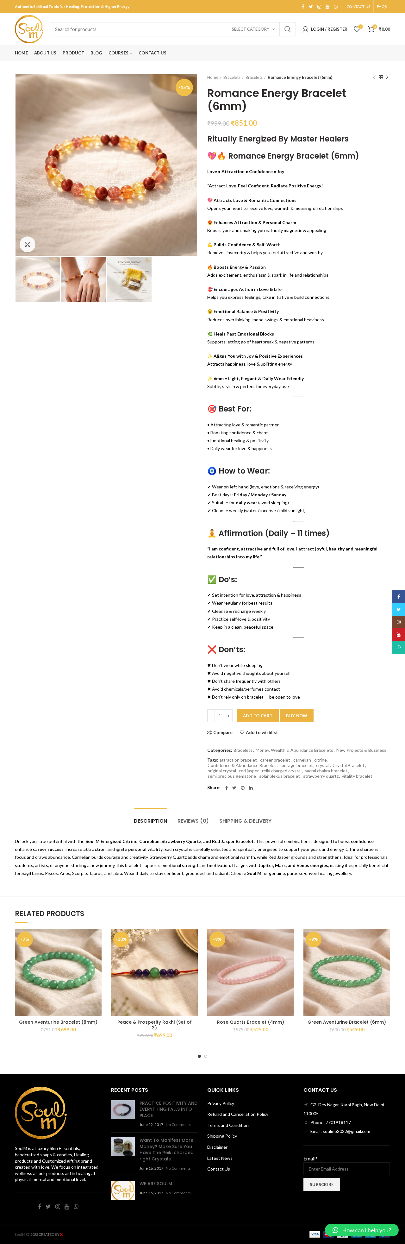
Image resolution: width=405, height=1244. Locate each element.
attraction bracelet (238, 760)
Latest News (220, 1158)
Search (288, 29)
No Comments (178, 1124)
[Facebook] (303, 7)
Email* (310, 1158)
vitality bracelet (357, 776)
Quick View (89, 968)
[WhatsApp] (336, 7)
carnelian (302, 760)
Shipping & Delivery (245, 821)
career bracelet (275, 760)
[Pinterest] (243, 788)
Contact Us (218, 1169)
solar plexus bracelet (279, 776)
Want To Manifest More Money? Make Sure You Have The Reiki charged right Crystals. (167, 1149)
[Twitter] (311, 7)
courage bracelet (296, 765)
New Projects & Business (361, 750)
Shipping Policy (222, 1136)
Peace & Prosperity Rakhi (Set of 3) (154, 1025)
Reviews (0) (193, 821)
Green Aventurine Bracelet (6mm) (347, 1022)
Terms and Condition (228, 1125)
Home (212, 77)
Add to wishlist (262, 732)
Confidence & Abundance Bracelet (242, 765)
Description (150, 821)
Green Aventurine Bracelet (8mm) (58, 1022)
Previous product (374, 77)
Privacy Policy (220, 1103)
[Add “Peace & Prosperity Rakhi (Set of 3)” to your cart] (177, 954)
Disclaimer (217, 1147)
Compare (223, 732)
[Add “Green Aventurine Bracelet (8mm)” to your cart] (81, 954)
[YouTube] (327, 7)
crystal (322, 765)
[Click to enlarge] (27, 244)
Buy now (296, 715)
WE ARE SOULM (156, 1183)
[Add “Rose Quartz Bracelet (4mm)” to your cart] (273, 954)
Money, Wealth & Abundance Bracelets (294, 750)
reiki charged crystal (282, 770)
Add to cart (257, 715)
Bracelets (231, 77)
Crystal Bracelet (348, 765)
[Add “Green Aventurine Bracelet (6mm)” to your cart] (369, 954)
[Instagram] (319, 7)
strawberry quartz (321, 776)
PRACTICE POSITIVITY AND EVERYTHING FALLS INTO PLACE (168, 1109)
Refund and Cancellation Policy (237, 1114)
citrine (320, 760)
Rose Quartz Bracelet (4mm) (250, 1022)
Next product (387, 77)
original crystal (222, 770)
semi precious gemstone (232, 776)
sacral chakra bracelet (326, 770)
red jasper (249, 770)
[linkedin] (251, 788)
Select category (250, 29)
